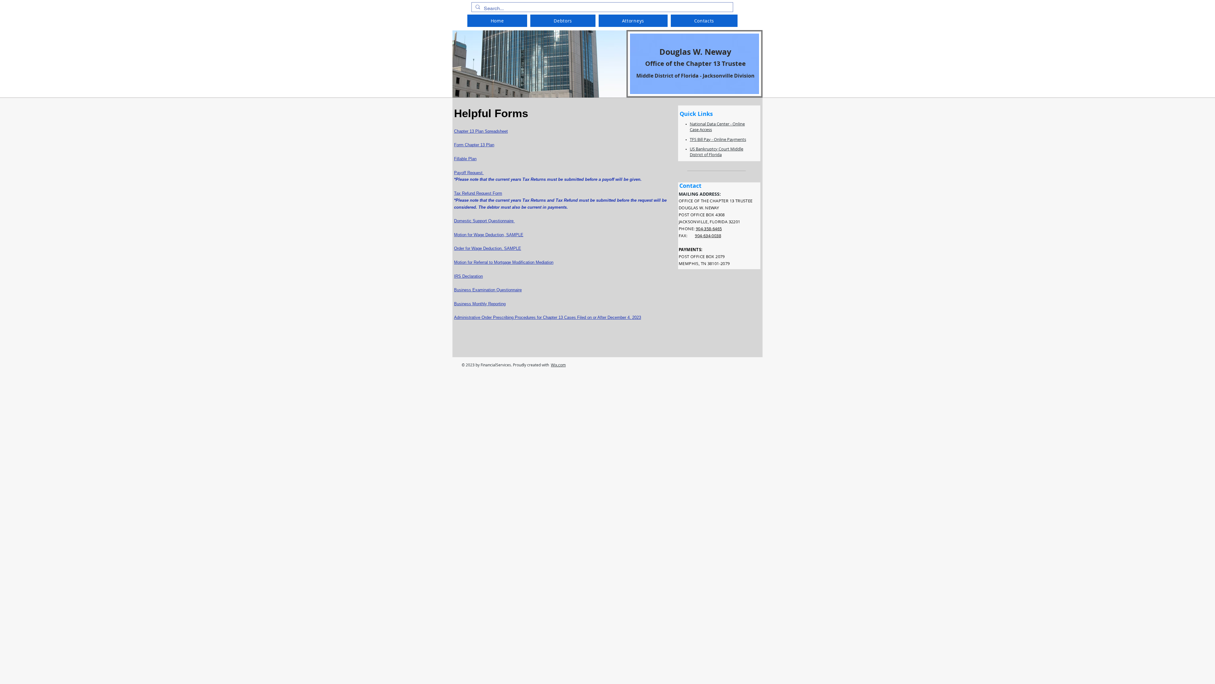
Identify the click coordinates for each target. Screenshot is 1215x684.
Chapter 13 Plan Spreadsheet (481, 131)
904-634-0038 (708, 235)
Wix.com (558, 364)
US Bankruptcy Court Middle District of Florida (716, 151)
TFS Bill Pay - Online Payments (718, 139)
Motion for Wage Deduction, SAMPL (487, 234)
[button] (563, 20)
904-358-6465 (709, 228)
